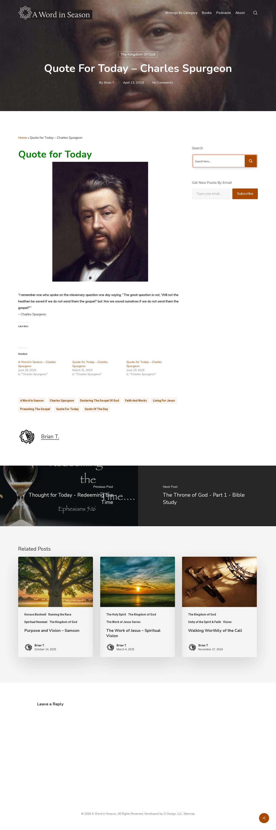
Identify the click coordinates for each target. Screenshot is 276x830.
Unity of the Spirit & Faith (204, 622)
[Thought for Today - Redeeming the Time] (69, 496)
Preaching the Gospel (35, 409)
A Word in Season (32, 400)
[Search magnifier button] (251, 161)
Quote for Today (67, 409)
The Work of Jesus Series (123, 622)
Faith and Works (136, 400)
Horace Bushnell (35, 614)
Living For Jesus (164, 400)
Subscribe (245, 194)
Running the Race (59, 614)
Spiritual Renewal (35, 622)
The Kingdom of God (137, 54)
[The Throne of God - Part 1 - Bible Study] (207, 496)
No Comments (162, 82)
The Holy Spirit (116, 614)
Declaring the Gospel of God (99, 400)
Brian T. (109, 82)
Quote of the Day (96, 409)
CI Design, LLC (172, 813)
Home (22, 138)
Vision (227, 622)
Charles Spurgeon (62, 400)
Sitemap (189, 813)
